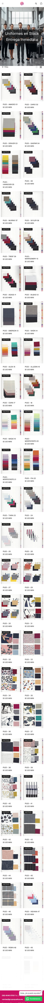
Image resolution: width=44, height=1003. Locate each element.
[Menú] (2, 3)
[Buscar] (36, 3)
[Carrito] (41, 3)
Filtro (6, 67)
